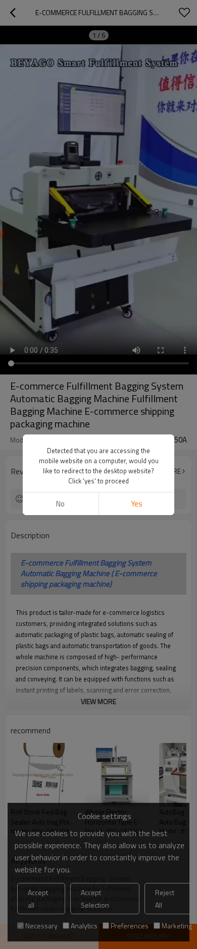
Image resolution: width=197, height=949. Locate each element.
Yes (136, 504)
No (60, 504)
